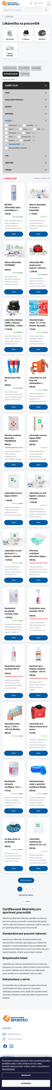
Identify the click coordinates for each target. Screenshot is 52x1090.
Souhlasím (26, 1083)
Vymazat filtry (10, 178)
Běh (40, 129)
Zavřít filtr (11, 85)
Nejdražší (36, 68)
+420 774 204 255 (15, 1039)
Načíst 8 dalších (26, 880)
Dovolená (14, 133)
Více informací (8, 1069)
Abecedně (25, 74)
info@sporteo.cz (14, 1034)
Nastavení (26, 1075)
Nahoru (28, 901)
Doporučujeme (10, 68)
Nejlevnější (24, 68)
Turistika (32, 125)
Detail (14, 234)
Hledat (46, 10)
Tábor (30, 133)
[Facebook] (5, 1046)
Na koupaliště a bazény (19, 148)
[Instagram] (11, 1046)
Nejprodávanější (11, 74)
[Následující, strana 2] (26, 889)
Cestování (14, 125)
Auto (12, 137)
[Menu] (49, 3)
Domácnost (28, 137)
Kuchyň (13, 140)
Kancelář (29, 140)
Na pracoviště (16, 144)
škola (27, 129)
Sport (13, 129)
